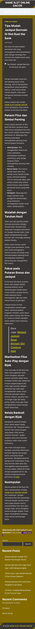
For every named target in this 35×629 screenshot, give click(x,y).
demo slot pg (7, 613)
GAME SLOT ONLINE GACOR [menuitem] (16, 105)
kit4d (17, 477)
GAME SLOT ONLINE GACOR (16, 492)
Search (5, 541)
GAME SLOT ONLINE (11, 21)
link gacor (6, 608)
